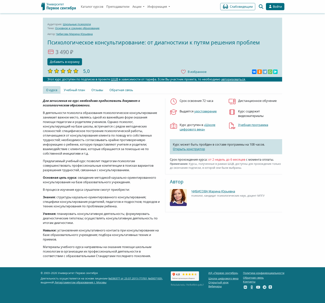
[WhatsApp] (270, 71)
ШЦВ (114, 79)
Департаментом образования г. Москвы (80, 282)
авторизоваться (233, 79)
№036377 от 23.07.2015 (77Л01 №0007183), (135, 278)
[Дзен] (270, 287)
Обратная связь (121, 90)
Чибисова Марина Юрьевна (74, 34)
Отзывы (97, 90)
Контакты (249, 281)
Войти (277, 7)
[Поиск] (261, 7)
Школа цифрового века (223, 278)
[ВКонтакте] (254, 71)
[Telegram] (265, 71)
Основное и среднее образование (77, 28)
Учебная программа (253, 125)
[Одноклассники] (259, 71)
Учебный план (74, 90)
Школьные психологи (77, 24)
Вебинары (215, 286)
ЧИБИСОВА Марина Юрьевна (213, 191)
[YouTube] (258, 287)
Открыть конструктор (189, 149)
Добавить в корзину (65, 62)
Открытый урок (218, 282)
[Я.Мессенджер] (275, 71)
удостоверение (205, 111)
